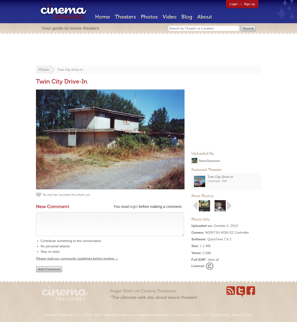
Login (233, 4)
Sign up (249, 4)
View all (213, 259)
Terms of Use (242, 315)
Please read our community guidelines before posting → (77, 258)
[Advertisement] (148, 50)
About (204, 17)
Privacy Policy (220, 315)
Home (102, 17)
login (134, 207)
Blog (186, 17)
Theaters (125, 17)
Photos (149, 17)
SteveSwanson (209, 160)
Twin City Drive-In (70, 69)
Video (170, 17)
